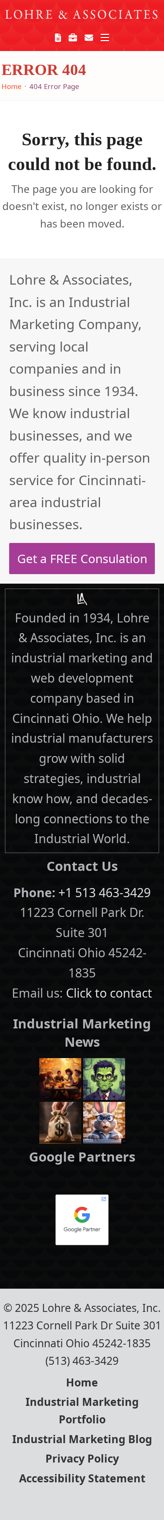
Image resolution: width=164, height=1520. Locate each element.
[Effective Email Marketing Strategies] (104, 1121)
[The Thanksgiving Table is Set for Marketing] (60, 1078)
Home (82, 1382)
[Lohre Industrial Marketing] (82, 599)
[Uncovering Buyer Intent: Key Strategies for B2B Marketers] (60, 1121)
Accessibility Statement (82, 1478)
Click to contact (109, 993)
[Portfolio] (73, 37)
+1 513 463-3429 (104, 892)
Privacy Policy (82, 1458)
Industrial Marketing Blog (82, 1439)
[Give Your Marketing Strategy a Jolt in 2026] (104, 1078)
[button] (105, 37)
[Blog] (58, 37)
